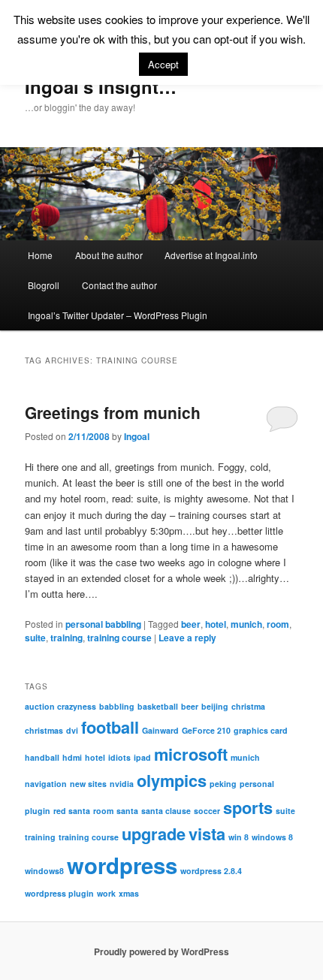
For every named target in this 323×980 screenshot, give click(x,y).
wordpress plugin (59, 893)
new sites (88, 783)
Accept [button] (163, 64)
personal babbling (103, 624)
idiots (119, 757)
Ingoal (136, 436)
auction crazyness (60, 706)
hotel (215, 624)
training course (119, 637)
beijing (214, 706)
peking (223, 783)
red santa (71, 810)
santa (127, 810)
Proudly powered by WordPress (161, 951)
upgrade (154, 834)
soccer (207, 810)
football (110, 727)
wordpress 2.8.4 (211, 870)
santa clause (166, 810)
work (106, 893)
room (278, 624)
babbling (116, 706)
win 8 (238, 837)
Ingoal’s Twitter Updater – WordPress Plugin (117, 315)
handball (42, 757)
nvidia (122, 783)
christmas (44, 730)
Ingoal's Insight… (101, 86)
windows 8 (272, 837)
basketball (157, 706)
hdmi (72, 757)
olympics (172, 780)
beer (191, 624)
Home (40, 255)
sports (248, 807)
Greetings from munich (113, 412)
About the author (109, 255)
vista (207, 834)
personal (257, 783)
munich (246, 624)
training (66, 637)
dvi (72, 730)
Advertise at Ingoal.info (211, 255)
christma (248, 706)
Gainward (160, 730)
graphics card (261, 730)
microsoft (191, 754)
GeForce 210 (206, 730)
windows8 (44, 870)
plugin (37, 810)
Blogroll (43, 285)
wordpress (122, 865)
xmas (129, 893)
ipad (142, 757)
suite (35, 637)
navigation (46, 783)
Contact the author (119, 285)
